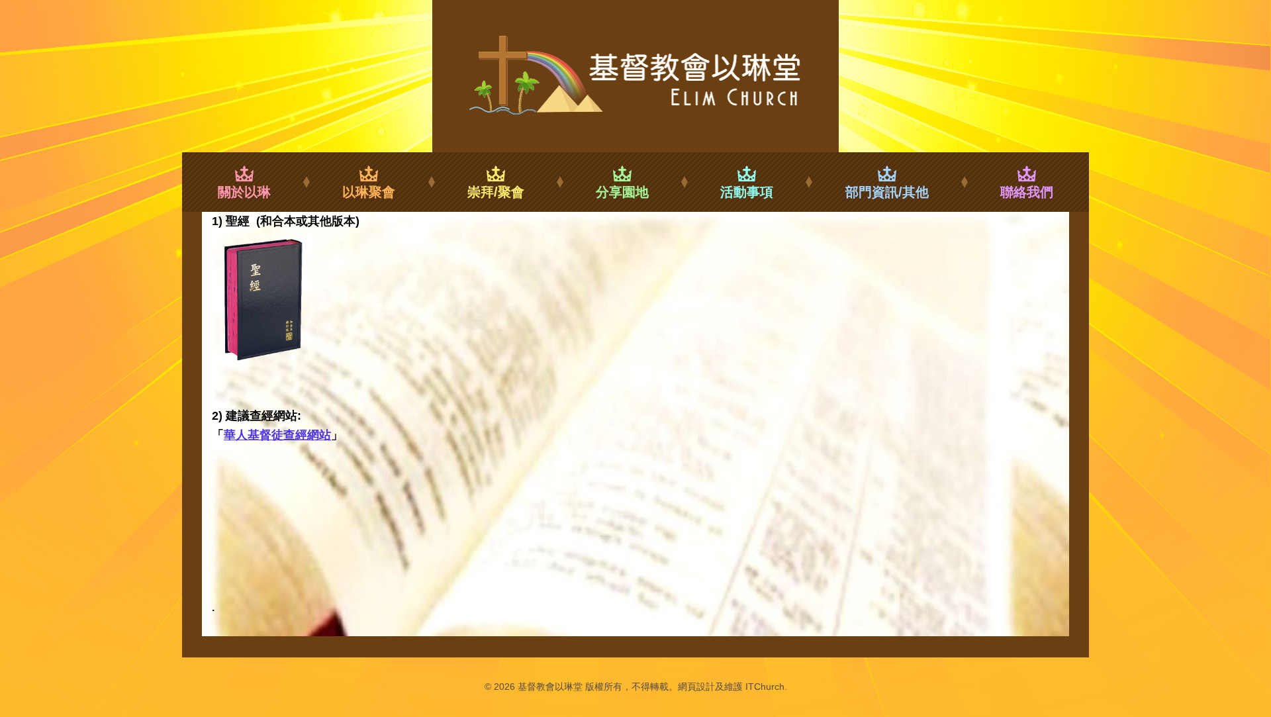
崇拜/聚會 (495, 192)
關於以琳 (244, 192)
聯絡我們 (1026, 192)
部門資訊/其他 (887, 192)
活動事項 (746, 192)
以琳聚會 (368, 192)
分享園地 (622, 192)
